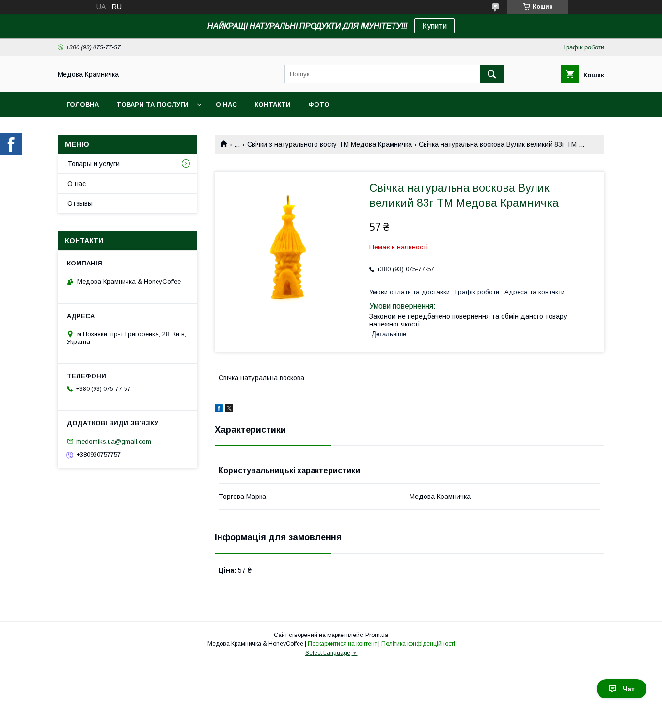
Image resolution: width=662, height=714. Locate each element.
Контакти (272, 104)
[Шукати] (492, 74)
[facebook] (219, 410)
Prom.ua (376, 635)
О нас (226, 104)
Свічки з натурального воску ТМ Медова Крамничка (329, 144)
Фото (319, 104)
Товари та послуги (152, 104)
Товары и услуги (93, 164)
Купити (434, 26)
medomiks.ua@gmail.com (113, 441)
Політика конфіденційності (418, 643)
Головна (82, 104)
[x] (229, 410)
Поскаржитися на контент (342, 643)
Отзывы (80, 203)
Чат (629, 689)
